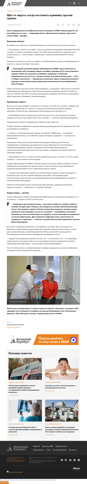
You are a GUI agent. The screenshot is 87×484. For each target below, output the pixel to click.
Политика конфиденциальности (15, 461)
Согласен (4, 482)
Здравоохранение (13, 327)
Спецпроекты (38, 450)
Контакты (73, 450)
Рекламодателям (60, 450)
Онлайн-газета (61, 446)
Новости (36, 446)
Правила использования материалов (16, 460)
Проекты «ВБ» (47, 446)
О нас (48, 450)
